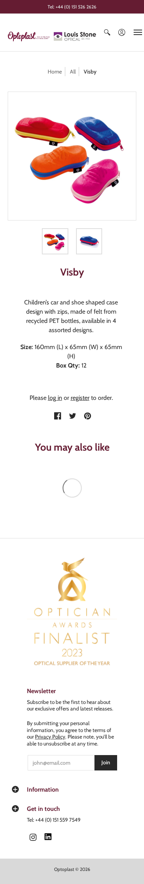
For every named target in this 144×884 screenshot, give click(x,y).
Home (55, 71)
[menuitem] (107, 32)
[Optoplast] (31, 36)
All (73, 71)
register (80, 397)
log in (55, 397)
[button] (107, 32)
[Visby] (55, 241)
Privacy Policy (50, 737)
